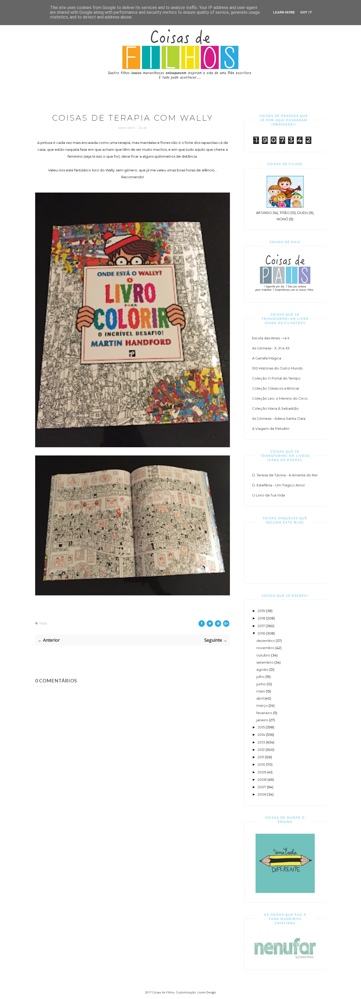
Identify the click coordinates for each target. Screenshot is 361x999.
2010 (261, 764)
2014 (261, 734)
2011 (261, 757)
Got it (306, 12)
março (262, 705)
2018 (261, 618)
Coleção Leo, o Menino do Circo (280, 398)
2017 (261, 626)
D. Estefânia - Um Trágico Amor (278, 485)
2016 (261, 633)
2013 (261, 742)
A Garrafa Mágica (266, 358)
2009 (262, 772)
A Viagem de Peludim (270, 428)
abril (260, 698)
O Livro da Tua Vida (268, 495)
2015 (261, 727)
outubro (263, 655)
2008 (262, 779)
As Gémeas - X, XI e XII (270, 348)
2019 (261, 611)
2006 (262, 794)
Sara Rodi (127, 128)
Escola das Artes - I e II (270, 338)
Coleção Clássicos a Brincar (275, 388)
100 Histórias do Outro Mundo (277, 368)
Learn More (284, 12)
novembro (265, 648)
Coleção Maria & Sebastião (275, 408)
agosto (262, 669)
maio (260, 691)
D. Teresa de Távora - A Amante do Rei (284, 475)
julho (260, 676)
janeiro (262, 720)
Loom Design (206, 992)
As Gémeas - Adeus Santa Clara (279, 418)
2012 (261, 749)
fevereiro (264, 713)
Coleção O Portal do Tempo (276, 378)
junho (261, 684)
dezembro (265, 640)
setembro (265, 662)
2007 (262, 787)
